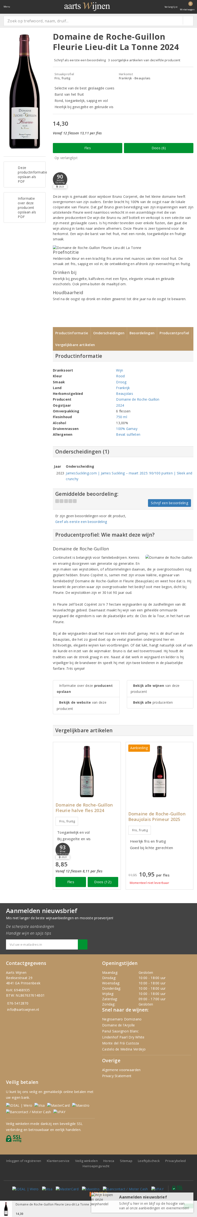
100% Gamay (126, 428)
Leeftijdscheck (149, 1161)
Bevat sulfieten (128, 434)
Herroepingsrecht (96, 1166)
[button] (60, 179)
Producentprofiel (174, 333)
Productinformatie (71, 333)
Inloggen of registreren (23, 1161)
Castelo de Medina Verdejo (124, 1049)
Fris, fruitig (67, 821)
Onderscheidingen (108, 333)
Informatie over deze (85, 688)
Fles (87, 148)
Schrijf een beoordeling (169, 503)
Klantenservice (58, 1161)
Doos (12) (102, 881)
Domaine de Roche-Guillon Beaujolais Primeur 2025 (156, 816)
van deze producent (81, 705)
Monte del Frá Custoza (120, 1043)
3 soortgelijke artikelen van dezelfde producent (144, 60)
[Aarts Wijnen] (87, 6)
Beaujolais (124, 393)
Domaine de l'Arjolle (118, 1025)
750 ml (121, 417)
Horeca (108, 1161)
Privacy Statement (117, 1076)
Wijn (119, 370)
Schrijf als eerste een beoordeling (80, 60)
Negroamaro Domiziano (122, 1019)
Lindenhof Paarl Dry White (123, 1037)
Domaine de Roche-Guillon (137, 399)
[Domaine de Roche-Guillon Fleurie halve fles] (87, 772)
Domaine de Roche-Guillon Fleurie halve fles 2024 (84, 807)
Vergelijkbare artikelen (75, 344)
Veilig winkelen (86, 1161)
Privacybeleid (175, 1161)
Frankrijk (123, 387)
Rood (120, 376)
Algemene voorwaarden (121, 1070)
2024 (120, 405)
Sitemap (126, 1161)
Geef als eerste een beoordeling (81, 521)
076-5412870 (17, 1003)
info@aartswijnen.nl (23, 1009)
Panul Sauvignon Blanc (120, 1031)
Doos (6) (159, 148)
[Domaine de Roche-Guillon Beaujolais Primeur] (159, 772)
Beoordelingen (141, 333)
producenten (153, 702)
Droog (121, 382)
